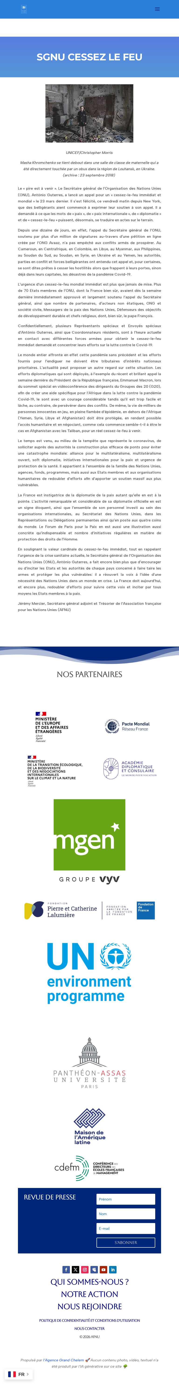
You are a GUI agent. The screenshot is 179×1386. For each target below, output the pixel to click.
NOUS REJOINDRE (89, 1306)
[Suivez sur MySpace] (94, 1269)
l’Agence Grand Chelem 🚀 (66, 1360)
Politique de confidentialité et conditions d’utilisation (89, 1320)
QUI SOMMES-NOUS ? (89, 1281)
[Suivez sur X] (75, 1269)
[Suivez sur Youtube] (103, 1269)
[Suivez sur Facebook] (66, 1269)
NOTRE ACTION (89, 1294)
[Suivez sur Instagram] (85, 1269)
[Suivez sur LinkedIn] (113, 1269)
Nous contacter (89, 1329)
